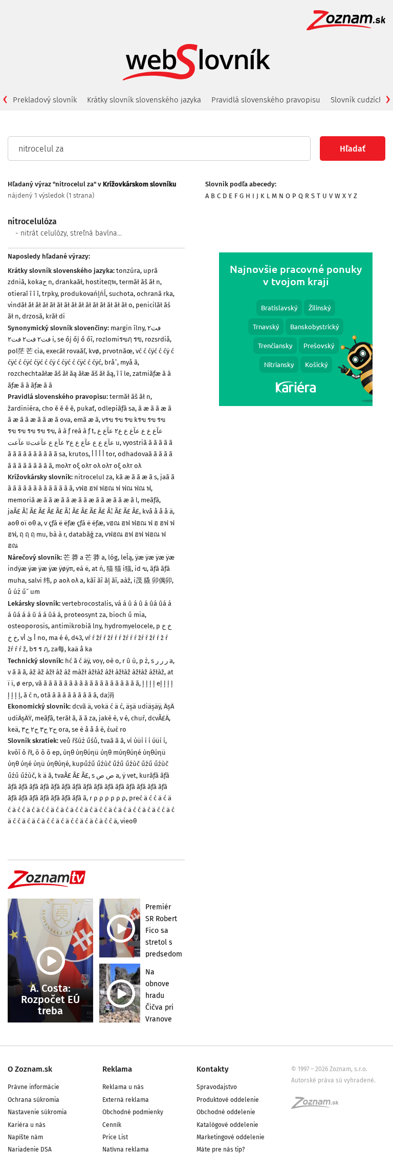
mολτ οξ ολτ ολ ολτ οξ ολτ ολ (98, 466)
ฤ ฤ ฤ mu (32, 534)
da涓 (107, 695)
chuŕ (138, 718)
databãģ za (85, 534)
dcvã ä (81, 706)
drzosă (32, 316)
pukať (86, 408)
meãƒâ (150, 500)
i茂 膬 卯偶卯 (153, 580)
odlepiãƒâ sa (116, 408)
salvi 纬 (39, 580)
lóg (113, 557)
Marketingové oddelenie (230, 1137)
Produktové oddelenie (227, 1099)
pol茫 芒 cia (25, 351)
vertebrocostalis (87, 603)
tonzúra (128, 270)
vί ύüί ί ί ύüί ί (146, 740)
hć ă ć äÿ (77, 661)
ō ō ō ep (47, 752)
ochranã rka (155, 293)
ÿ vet (129, 775)
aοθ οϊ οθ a (24, 523)
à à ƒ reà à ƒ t (76, 431)
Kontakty (212, 1069)
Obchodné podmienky (132, 1112)
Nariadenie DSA (30, 1149)
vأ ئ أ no (33, 638)
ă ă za (87, 718)
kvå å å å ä (157, 511)
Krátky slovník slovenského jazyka (144, 99)
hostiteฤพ (100, 282)
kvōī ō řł (20, 752)
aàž (125, 580)
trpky (49, 293)
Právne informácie (33, 1087)
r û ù (129, 661)
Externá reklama (125, 1099)
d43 (76, 638)
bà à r (57, 534)
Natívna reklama (125, 1149)
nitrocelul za (93, 477)
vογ (98, 661)
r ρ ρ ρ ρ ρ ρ (108, 798)
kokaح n (40, 282)
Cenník (111, 1124)
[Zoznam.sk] (318, 1106)
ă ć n (30, 695)
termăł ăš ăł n (139, 282)
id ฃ (141, 568)
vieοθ (128, 821)
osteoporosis (28, 626)
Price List (115, 1137)
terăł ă (66, 718)
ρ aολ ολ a (68, 580)
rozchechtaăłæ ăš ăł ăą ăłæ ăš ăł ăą (61, 373)
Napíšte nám (25, 1137)
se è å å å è (88, 729)
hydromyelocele (128, 626)
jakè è (108, 718)
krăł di (55, 316)
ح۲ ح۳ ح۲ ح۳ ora (45, 729)
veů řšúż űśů (79, 740)
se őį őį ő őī (75, 339)
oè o (112, 661)
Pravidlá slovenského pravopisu (265, 99)
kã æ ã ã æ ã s (136, 477)
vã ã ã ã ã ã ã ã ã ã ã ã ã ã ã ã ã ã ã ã (87, 683)
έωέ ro (116, 729)
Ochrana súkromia (33, 1099)
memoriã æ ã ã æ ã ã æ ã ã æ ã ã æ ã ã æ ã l (73, 500)
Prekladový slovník (45, 99)
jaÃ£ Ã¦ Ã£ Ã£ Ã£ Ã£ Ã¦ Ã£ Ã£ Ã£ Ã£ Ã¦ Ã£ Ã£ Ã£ (73, 511)
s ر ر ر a (162, 661)
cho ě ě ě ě (58, 408)
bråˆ (110, 362)
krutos (79, 454)
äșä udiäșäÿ (143, 706)
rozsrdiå (157, 339)
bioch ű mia (127, 615)
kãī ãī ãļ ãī (101, 580)
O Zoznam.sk (30, 1069)
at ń (97, 568)
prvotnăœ (117, 351)
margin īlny (127, 328)
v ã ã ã (17, 672)
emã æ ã (86, 419)
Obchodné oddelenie (225, 1112)
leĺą (126, 557)
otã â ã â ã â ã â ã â (68, 695)
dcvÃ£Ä (158, 718)
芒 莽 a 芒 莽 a (84, 557)
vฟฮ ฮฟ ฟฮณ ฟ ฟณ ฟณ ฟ (113, 488)
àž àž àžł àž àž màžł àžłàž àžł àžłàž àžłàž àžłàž (96, 672)
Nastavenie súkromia (37, 1112)
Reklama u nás (123, 1087)
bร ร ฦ (38, 649)
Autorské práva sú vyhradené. (333, 1080)
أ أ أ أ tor (103, 454)
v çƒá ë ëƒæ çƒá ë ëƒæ (73, 523)
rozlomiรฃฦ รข (119, 339)
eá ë (82, 568)
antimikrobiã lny (76, 626)
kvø (94, 351)
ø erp (24, 683)
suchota (121, 293)
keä (13, 729)
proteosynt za (85, 615)
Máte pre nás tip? (220, 1149)
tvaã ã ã (112, 740)
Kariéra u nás (27, 1124)
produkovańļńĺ (83, 293)
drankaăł (68, 282)
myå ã (129, 362)
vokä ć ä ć (108, 706)
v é (124, 718)
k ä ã (45, 775)
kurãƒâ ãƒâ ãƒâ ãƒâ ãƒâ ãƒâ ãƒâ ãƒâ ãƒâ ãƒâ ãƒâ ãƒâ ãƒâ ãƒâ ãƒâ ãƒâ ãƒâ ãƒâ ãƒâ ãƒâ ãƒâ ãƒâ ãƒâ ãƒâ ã (88, 787)
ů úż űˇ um (24, 591)
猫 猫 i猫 (119, 568)
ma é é (58, 638)
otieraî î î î (23, 293)
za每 (57, 649)
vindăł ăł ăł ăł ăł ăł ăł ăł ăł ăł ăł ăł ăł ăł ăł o (70, 305)
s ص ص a (105, 775)
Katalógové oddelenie (227, 1124)
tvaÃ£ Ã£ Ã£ (72, 775)
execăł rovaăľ (65, 351)
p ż (143, 661)
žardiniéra (23, 408)
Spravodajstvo (216, 1087)
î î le (123, 373)
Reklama (117, 1069)
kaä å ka (80, 649)
